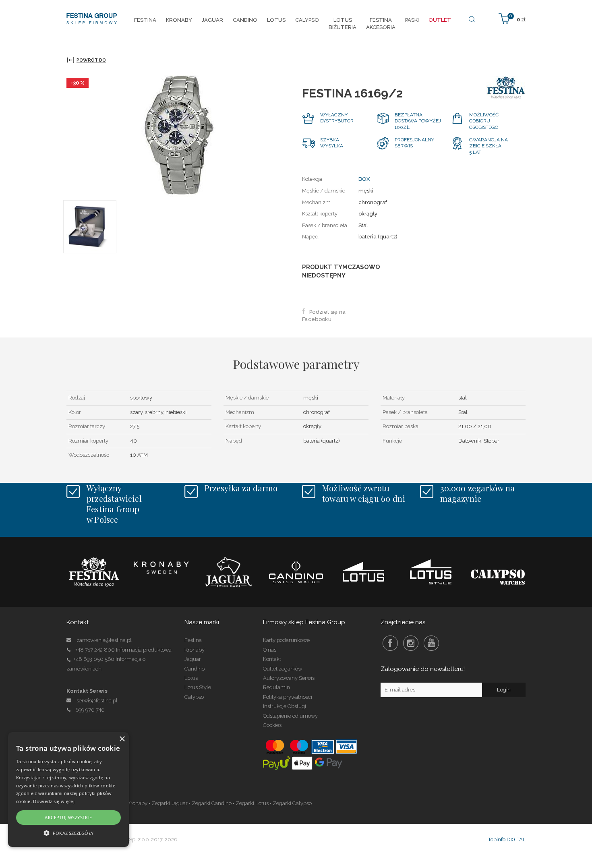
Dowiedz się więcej (53, 801)
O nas (269, 650)
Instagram (410, 643)
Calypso (194, 697)
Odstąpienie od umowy (290, 716)
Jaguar (192, 659)
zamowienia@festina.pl (104, 640)
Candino (194, 669)
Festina (193, 640)
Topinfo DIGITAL (507, 839)
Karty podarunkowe (286, 640)
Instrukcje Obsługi (284, 706)
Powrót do (91, 60)
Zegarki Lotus (252, 803)
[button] (68, 832)
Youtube (431, 643)
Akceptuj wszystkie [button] (68, 817)
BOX (364, 179)
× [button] (122, 739)
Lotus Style (197, 687)
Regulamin (276, 687)
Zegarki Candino (212, 803)
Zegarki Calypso (292, 803)
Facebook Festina (390, 643)
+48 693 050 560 (94, 659)
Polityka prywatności (287, 697)
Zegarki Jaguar (169, 803)
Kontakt (272, 659)
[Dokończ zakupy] (512, 18)
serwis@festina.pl (97, 701)
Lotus (191, 678)
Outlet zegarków (282, 669)
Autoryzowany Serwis (289, 678)
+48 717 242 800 (95, 650)
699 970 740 (90, 710)
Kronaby (194, 650)
